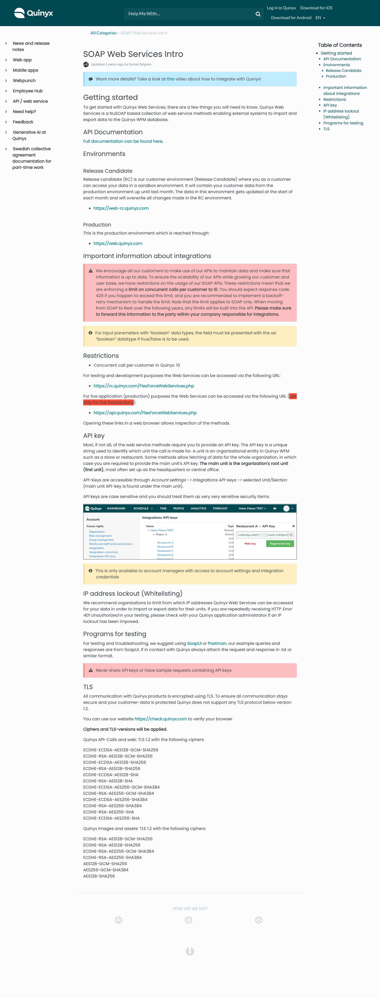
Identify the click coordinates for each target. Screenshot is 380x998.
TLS (326, 129)
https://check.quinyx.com (161, 719)
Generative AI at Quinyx (29, 135)
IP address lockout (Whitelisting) (341, 114)
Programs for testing (343, 123)
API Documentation (342, 59)
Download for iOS (316, 7)
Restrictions (334, 99)
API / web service (30, 101)
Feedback (22, 122)
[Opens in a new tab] (190, 951)
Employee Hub (27, 91)
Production (336, 76)
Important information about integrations (345, 90)
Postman (217, 643)
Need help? (24, 112)
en (319, 17)
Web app (22, 60)
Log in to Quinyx (281, 7)
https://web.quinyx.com (118, 243)
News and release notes (31, 46)
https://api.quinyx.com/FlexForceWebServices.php (145, 413)
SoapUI (194, 643)
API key (330, 105)
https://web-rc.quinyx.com (121, 208)
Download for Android (291, 17)
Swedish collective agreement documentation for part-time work (31, 158)
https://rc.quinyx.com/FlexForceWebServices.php (144, 386)
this (170, 79)
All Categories (103, 33)
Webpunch (24, 81)
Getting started (336, 53)
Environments (336, 65)
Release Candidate (344, 70)
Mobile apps (25, 70)
